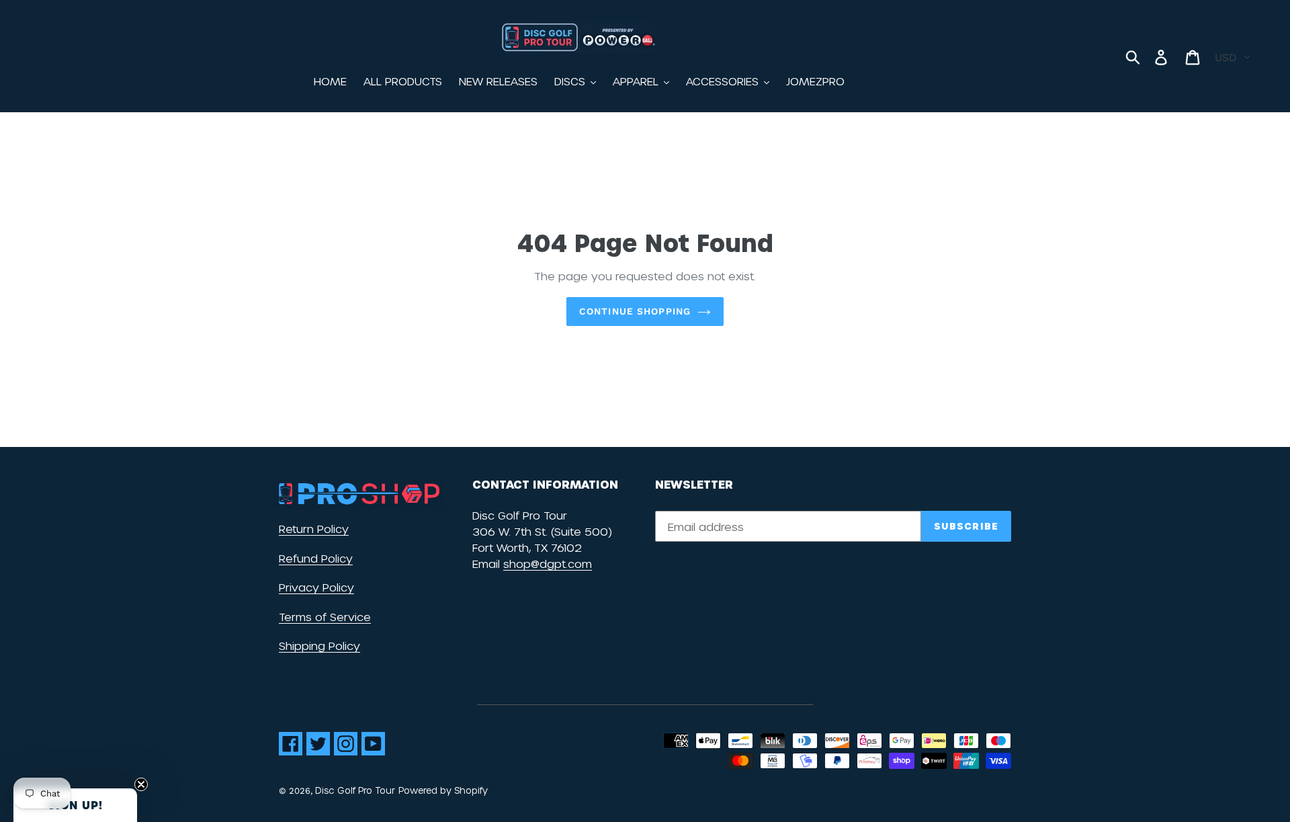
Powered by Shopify (443, 790)
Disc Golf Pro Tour (355, 790)
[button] (75, 805)
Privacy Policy (316, 587)
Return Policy (314, 528)
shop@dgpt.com (547, 563)
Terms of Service (325, 616)
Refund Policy (316, 558)
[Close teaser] (141, 784)
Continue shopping (635, 311)
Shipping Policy (319, 645)
